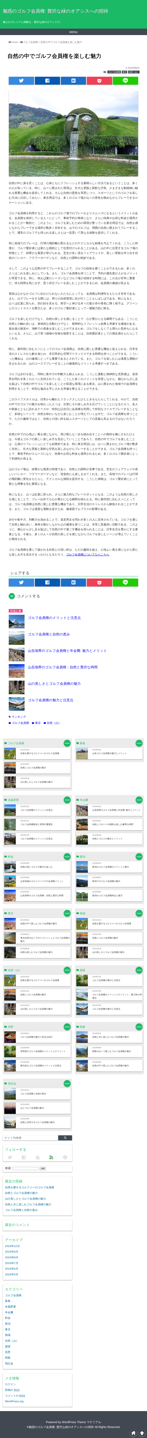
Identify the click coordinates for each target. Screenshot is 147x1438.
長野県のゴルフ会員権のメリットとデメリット (43, 1051)
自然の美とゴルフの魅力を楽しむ (36, 867)
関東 (7, 1357)
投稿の (12, 1389)
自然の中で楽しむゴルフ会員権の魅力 (38, 923)
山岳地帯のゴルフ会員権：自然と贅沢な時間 (63, 667)
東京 (124, 72)
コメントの (15, 1395)
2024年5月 (11, 1274)
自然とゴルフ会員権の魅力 (33, 767)
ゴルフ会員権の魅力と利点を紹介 (36, 1037)
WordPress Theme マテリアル (81, 1422)
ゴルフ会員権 (114, 72)
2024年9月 (11, 1251)
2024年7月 (11, 1263)
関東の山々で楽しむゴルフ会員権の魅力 (111, 1051)
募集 (7, 1300)
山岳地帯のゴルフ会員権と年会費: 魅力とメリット (67, 651)
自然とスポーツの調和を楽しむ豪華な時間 (112, 824)
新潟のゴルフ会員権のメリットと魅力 (110, 867)
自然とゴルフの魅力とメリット (107, 838)
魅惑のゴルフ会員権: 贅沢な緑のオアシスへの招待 (55, 11)
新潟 (7, 1323)
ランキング (17, 716)
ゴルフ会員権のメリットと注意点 (54, 618)
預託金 (9, 1363)
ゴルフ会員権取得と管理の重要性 (36, 824)
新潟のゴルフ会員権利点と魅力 (107, 895)
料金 (7, 1317)
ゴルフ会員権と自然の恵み (49, 634)
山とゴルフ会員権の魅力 (32, 1108)
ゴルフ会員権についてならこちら (87, 554)
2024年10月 (12, 1246)
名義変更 (10, 1306)
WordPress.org (14, 1401)
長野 (7, 1352)
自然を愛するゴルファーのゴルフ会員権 (39, 753)
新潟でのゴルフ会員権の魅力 (106, 881)
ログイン (10, 1384)
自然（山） (134, 72)
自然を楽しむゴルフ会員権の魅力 (36, 952)
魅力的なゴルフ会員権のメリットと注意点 (40, 1065)
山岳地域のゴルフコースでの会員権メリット (41, 881)
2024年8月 (11, 1257)
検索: (8, 1168)
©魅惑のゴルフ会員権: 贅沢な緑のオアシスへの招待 (60, 1427)
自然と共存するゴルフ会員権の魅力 (37, 1122)
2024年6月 (11, 1268)
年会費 (9, 1312)
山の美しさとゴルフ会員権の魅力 (54, 683)
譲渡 (7, 1346)
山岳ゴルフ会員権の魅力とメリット (109, 753)
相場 (7, 1334)
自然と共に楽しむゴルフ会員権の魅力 (110, 1037)
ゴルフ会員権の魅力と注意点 (50, 700)
